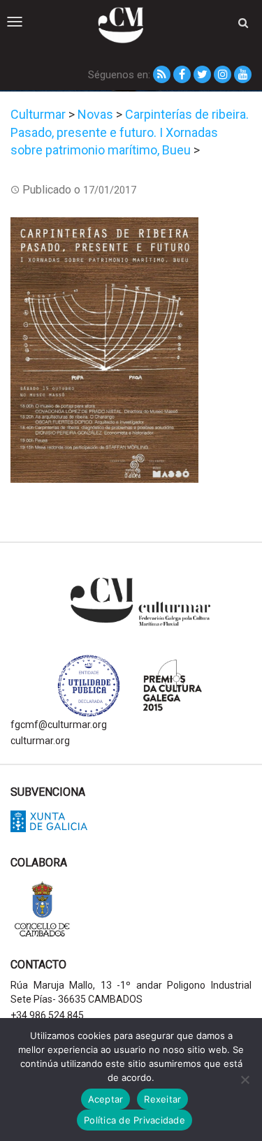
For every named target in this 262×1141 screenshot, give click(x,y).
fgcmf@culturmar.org (58, 724)
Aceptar (106, 1099)
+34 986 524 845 (47, 1015)
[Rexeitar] (245, 1080)
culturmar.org (40, 740)
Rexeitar (162, 1099)
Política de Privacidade (134, 1120)
